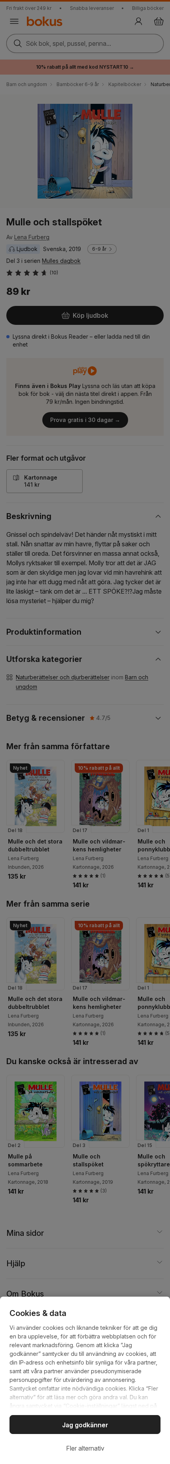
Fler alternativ (85, 1448)
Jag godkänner (85, 1425)
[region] (85, 1380)
